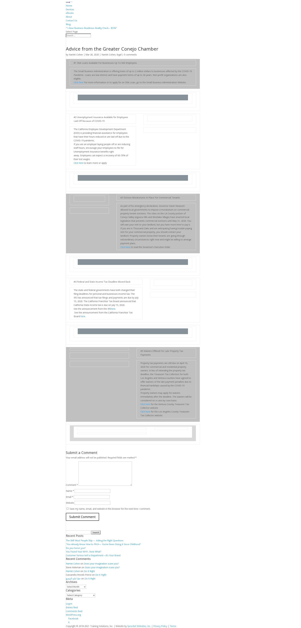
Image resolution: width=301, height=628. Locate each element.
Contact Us (71, 20)
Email (69, 496)
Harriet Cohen (76, 54)
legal (119, 54)
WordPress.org (73, 614)
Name (70, 490)
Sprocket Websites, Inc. (139, 626)
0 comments (130, 54)
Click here (78, 82)
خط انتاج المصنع (73, 578)
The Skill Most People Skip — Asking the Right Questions (94, 540)
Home (69, 5)
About (69, 16)
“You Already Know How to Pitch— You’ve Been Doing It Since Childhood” (103, 544)
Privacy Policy (160, 626)
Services (70, 9)
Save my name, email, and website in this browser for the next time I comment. (110, 508)
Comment (72, 484)
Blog (68, 24)
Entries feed (72, 607)
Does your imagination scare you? (101, 563)
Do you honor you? (75, 548)
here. (113, 308)
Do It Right (89, 571)
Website (70, 502)
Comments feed (74, 611)
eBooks (70, 12)
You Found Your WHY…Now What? (83, 551)
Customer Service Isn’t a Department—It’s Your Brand (93, 555)
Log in (69, 603)
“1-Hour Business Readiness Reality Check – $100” (91, 28)
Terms (173, 626)
